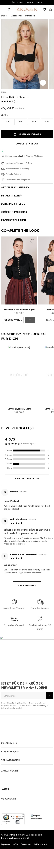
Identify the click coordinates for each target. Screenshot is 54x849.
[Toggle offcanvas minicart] (50, 9)
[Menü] (23, 815)
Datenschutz (26, 844)
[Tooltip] (36, 428)
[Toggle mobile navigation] (3, 9)
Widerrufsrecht (40, 844)
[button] (32, 241)
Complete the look (27, 143)
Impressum (5, 844)
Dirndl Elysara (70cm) (19, 408)
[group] (27, 120)
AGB (15, 844)
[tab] (27, 535)
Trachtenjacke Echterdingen (19, 309)
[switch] (17, 822)
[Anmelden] (49, 695)
